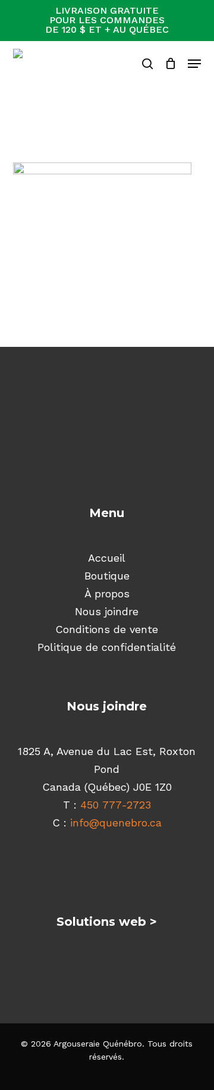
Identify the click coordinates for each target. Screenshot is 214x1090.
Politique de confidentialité (106, 647)
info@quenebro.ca (116, 822)
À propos (107, 593)
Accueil (106, 558)
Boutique (107, 575)
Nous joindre (107, 611)
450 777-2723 (115, 804)
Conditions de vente (106, 629)
